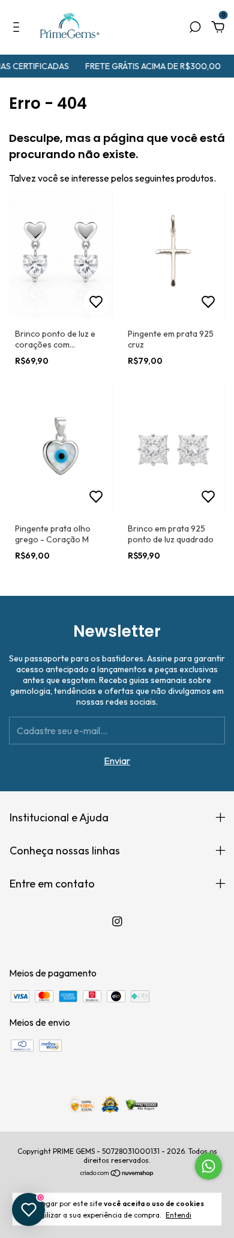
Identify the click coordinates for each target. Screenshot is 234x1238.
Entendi (178, 1214)
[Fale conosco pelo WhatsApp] (208, 1166)
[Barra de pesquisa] (195, 28)
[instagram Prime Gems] (117, 921)
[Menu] (18, 28)
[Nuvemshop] (117, 1174)
